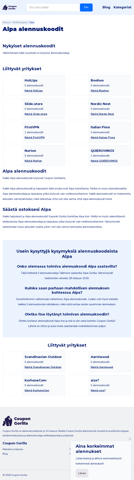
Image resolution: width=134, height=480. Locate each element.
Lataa (82, 473)
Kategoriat (122, 7)
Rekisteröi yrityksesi (13, 449)
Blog (106, 7)
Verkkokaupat (20, 22)
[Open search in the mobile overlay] (59, 7)
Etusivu (6, 22)
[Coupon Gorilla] (10, 7)
